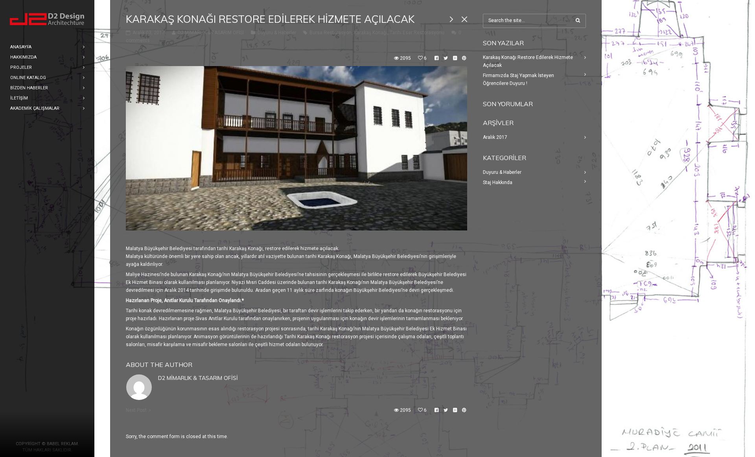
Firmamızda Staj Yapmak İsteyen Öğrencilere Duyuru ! (518, 79)
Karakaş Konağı (370, 32)
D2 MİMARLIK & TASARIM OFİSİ (198, 377)
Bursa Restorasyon (330, 32)
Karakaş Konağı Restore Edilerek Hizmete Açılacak (528, 61)
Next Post (136, 410)
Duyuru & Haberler (277, 32)
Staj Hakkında (497, 182)
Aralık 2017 (495, 137)
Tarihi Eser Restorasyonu (417, 32)
